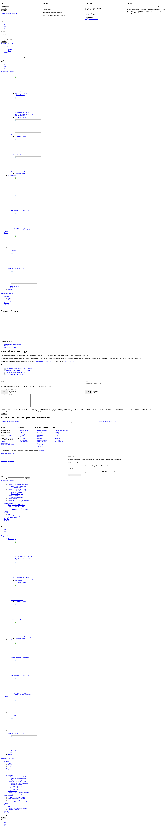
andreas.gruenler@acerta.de (7, 444)
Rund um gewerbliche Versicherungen (18, 500)
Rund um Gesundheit (13, 495)
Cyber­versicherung (16, 487)
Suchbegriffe (4, 478)
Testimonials (7, 304)
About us (6, 296)
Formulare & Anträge (58, 434)
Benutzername (5, 6)
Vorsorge (22, 438)
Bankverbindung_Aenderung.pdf (18, 370)
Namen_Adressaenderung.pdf (17, 372)
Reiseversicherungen (17, 494)
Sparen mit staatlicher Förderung (40, 435)
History (10, 49)
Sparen (6, 511)
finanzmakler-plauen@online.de (44, 361)
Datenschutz (10, 453)
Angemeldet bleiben (8, 40)
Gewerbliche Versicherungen (24, 440)
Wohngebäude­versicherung (18, 486)
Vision (9, 51)
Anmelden (3, 10)
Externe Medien (74, 463)
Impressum (4, 453)
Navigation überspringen (7, 43)
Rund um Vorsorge (13, 498)
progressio (41, 450)
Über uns (57, 440)
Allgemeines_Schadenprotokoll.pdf (19, 368)
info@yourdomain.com (91, 19)
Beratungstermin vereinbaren (59, 437)
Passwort (3, 8)
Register (3, 13)
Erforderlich (73, 457)
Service (6, 512)
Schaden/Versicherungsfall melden (17, 516)
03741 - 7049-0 (69, 361)
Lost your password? (12, 13)
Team (9, 48)
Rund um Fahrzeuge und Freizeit (17, 489)
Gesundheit (23, 437)
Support (6, 52)
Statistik (72, 469)
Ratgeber (6, 519)
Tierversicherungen (16, 492)
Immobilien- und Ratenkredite (41, 442)
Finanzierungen (8, 503)
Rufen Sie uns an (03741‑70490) (108, 421)
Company (7, 46)
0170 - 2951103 (9, 438)
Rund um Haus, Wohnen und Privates (18, 484)
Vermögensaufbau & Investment (43, 431)
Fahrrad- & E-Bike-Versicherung (20, 491)
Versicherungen (8, 483)
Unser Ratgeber (59, 441)
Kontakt (6, 520)
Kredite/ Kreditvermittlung (42, 439)
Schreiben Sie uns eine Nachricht (10, 421)
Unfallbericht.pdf (14, 374)
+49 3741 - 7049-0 (32, 57)
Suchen (3, 817)
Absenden (3, 413)
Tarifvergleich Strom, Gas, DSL (42, 445)
